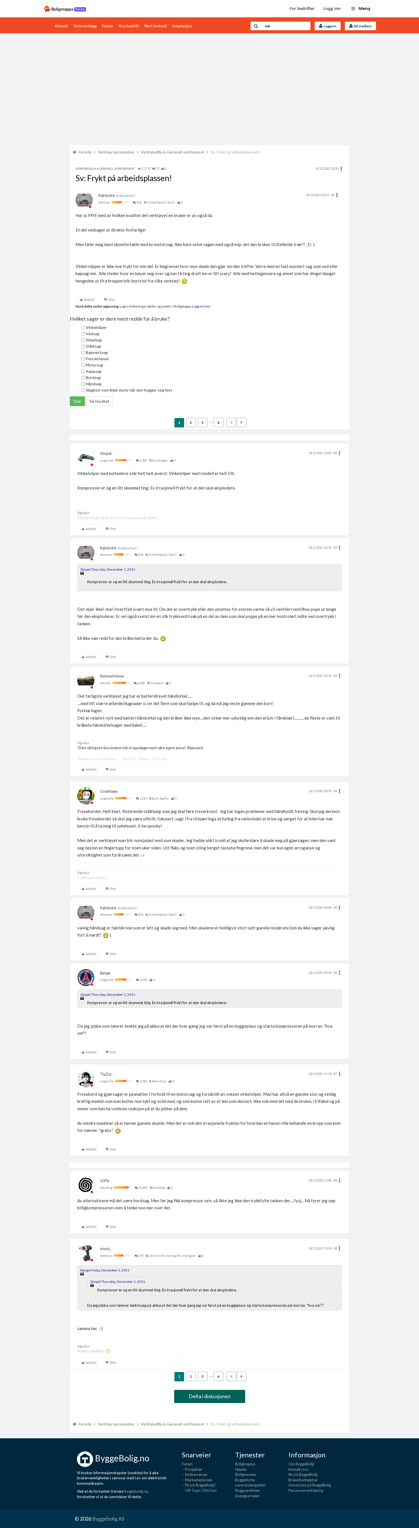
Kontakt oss (298, 1469)
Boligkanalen (245, 1474)
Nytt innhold (156, 25)
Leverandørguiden (250, 1485)
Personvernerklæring (305, 1490)
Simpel (105, 453)
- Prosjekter (192, 1469)
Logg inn (332, 8)
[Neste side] (241, 422)
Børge (105, 973)
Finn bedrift (129, 25)
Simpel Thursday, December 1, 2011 (107, 569)
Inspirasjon (182, 25)
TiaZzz (105, 1074)
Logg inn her (201, 306)
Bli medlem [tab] (362, 26)
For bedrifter (302, 8)
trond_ (105, 1248)
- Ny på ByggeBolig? (199, 1485)
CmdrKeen (109, 791)
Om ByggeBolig (301, 1464)
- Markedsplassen (197, 1480)
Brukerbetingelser (303, 1480)
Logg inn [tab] (329, 26)
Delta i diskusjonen (210, 1396)
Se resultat (99, 401)
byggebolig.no (136, 1491)
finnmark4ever (112, 676)
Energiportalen (247, 1496)
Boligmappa (245, 1464)
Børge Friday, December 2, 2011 (104, 1270)
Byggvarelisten (247, 1490)
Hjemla (241, 1469)
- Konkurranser (195, 1474)
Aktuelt (61, 25)
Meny (365, 8)
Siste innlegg (85, 25)
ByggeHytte (245, 1480)
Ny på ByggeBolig (303, 1474)
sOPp (104, 1180)
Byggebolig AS (108, 1518)
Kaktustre (106, 195)
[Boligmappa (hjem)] (65, 8)
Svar (77, 401)
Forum (107, 25)
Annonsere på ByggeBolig (309, 1485)
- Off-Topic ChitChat (199, 1490)
